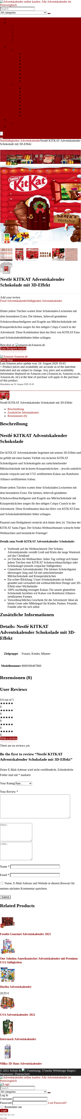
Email (4, 875)
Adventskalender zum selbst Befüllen (37, 25)
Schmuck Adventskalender (38, 74)
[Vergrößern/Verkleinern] (1, 1114)
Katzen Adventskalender (29, 123)
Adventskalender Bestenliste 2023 (37, 126)
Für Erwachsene (17, 46)
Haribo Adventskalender (15, 986)
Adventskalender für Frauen (31, 50)
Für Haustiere (16, 119)
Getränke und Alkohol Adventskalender (46, 67)
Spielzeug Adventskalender (31, 39)
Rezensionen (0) (17, 415)
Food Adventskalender (36, 63)
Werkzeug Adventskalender (39, 115)
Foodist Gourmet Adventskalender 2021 (25, 934)
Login (4, 1110)
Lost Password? (57, 1102)
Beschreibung (16, 409)
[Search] (48, 13)
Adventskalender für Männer (32, 84)
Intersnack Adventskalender (18, 1039)
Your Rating (7, 783)
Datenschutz (22, 1074)
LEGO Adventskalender (29, 29)
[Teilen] (9, 1114)
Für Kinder (14, 22)
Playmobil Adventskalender (31, 32)
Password (5, 1102)
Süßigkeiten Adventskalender (32, 43)
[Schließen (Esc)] (12, 1114)
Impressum (6, 1074)
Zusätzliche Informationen (23, 412)
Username (6, 1098)
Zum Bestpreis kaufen (13, 348)
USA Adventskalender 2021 (17, 1014)
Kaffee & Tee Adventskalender (41, 70)
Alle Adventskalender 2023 (24, 19)
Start (2, 140)
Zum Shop (6, 360)
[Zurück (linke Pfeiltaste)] (1, 1118)
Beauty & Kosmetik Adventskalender (45, 57)
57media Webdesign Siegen (58, 1070)
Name (4, 866)
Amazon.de (20, 356)
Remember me (13, 1107)
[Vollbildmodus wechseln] (5, 1114)
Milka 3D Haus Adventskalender (21, 1063)
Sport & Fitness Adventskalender (42, 77)
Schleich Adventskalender (30, 36)
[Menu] (1, 134)
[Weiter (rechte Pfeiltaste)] (5, 1118)
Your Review (9, 791)
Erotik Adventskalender (37, 60)
